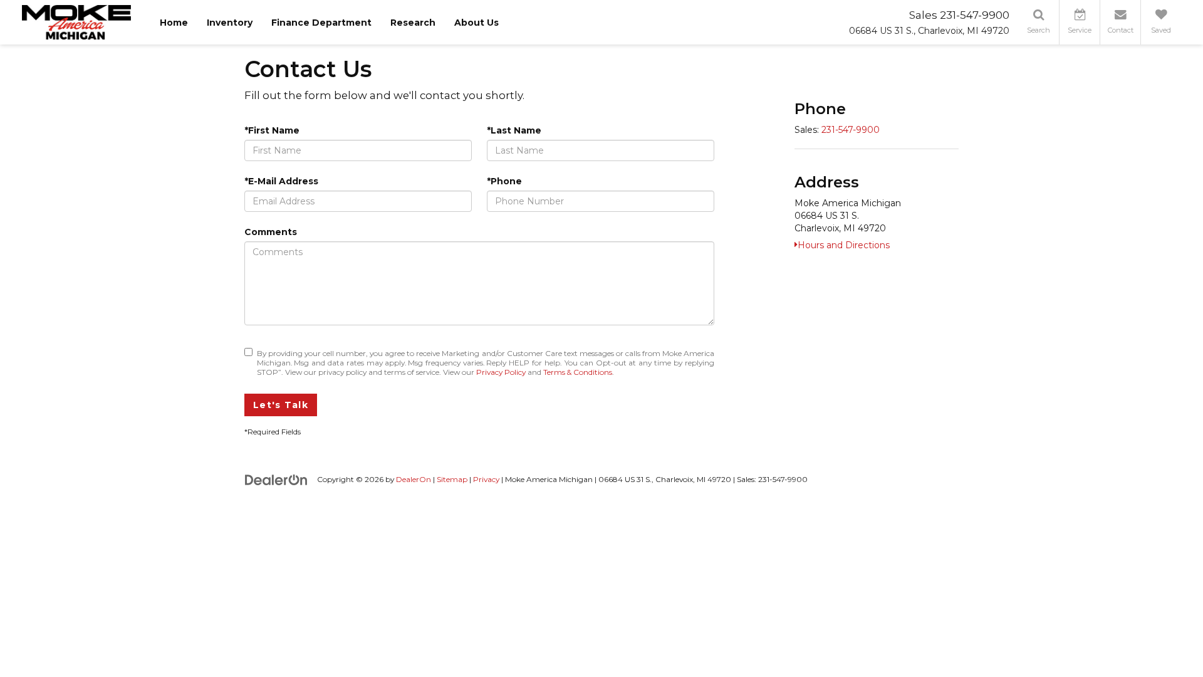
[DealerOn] (276, 479)
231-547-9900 (850, 129)
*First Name (271, 130)
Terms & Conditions (577, 372)
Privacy (486, 479)
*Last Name (514, 130)
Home (174, 22)
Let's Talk (280, 405)
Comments (270, 232)
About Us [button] (476, 22)
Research (412, 22)
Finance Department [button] (321, 22)
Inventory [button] (230, 22)
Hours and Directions (844, 245)
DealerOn (413, 479)
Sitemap (452, 479)
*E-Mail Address (281, 181)
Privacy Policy (501, 372)
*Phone (504, 181)
